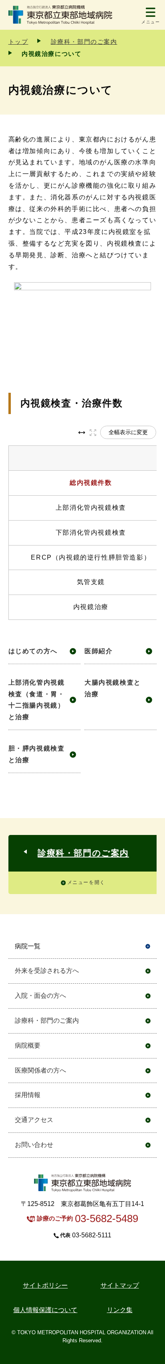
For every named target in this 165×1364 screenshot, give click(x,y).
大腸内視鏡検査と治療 (113, 688)
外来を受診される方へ (47, 970)
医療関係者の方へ (40, 1070)
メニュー (150, 22)
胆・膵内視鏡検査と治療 (36, 754)
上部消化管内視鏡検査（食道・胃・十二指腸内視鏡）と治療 (36, 699)
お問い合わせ (34, 1144)
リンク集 (120, 1310)
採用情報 (27, 1094)
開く (148, 946)
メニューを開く (86, 882)
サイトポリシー (45, 1285)
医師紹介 (99, 651)
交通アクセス (34, 1119)
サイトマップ (120, 1285)
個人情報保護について (45, 1310)
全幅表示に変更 (128, 432)
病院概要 (27, 1045)
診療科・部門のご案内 (84, 41)
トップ (18, 41)
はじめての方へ (33, 651)
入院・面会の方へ (40, 995)
